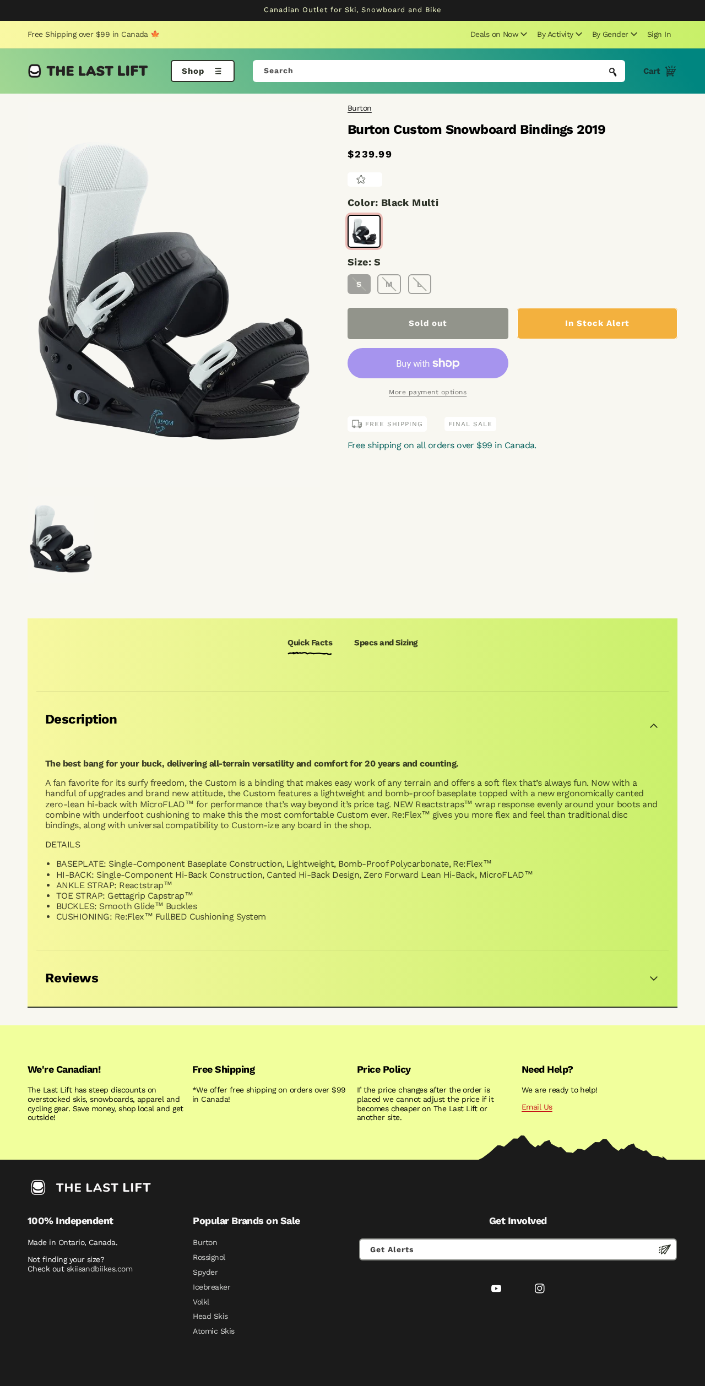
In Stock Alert (597, 323)
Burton (360, 108)
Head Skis (210, 1316)
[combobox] (439, 71)
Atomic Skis (213, 1331)
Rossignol (209, 1257)
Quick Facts (310, 643)
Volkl (201, 1301)
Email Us (537, 1106)
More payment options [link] (428, 392)
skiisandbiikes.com (99, 1268)
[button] (497, 34)
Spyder (205, 1272)
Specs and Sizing (385, 643)
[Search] (613, 72)
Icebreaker (211, 1286)
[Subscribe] (665, 1249)
